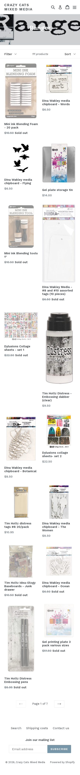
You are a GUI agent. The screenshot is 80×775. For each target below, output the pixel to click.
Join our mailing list (40, 740)
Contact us (61, 728)
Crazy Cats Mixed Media (18, 7)
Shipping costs (37, 728)
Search (16, 728)
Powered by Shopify (62, 762)
